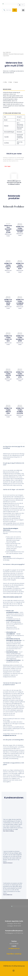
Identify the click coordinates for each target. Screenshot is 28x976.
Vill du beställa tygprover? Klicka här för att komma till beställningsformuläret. (14, 182)
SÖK (14, 10)
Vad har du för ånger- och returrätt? (13, 489)
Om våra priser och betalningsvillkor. (13, 740)
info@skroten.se (14, 948)
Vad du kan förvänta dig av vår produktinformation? (12, 683)
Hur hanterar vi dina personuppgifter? (14, 564)
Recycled (11, 54)
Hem (4, 52)
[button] (23, 10)
